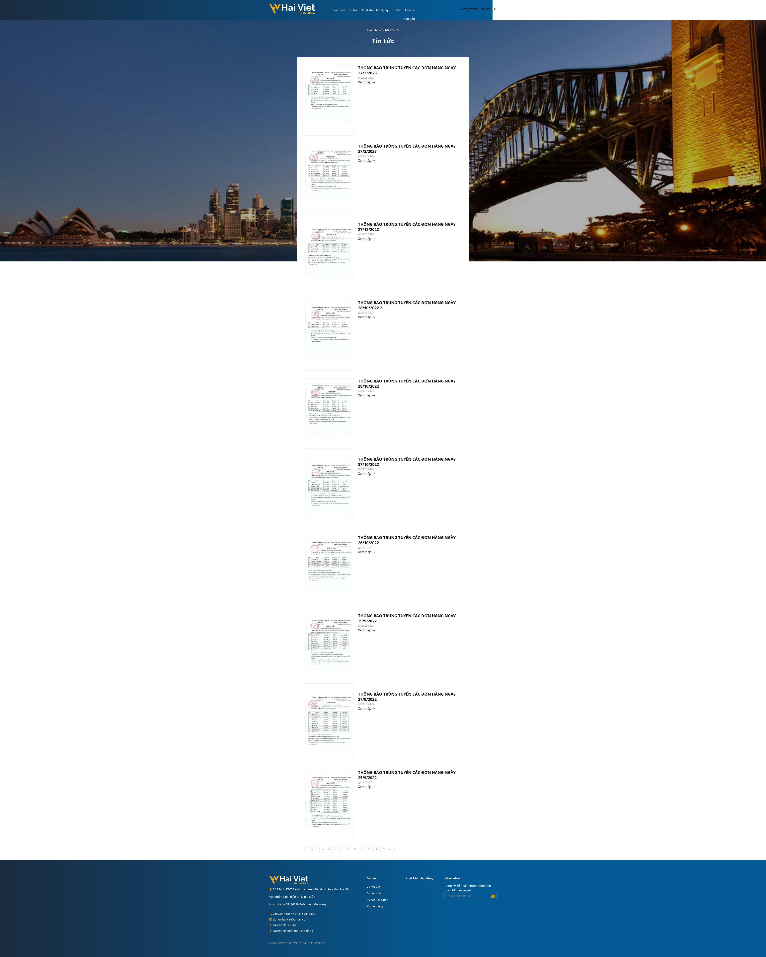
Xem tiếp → (366, 82)
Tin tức (396, 10)
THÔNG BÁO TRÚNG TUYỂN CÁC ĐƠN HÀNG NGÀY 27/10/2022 (407, 461)
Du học (353, 10)
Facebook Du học (284, 925)
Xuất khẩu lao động (375, 10)
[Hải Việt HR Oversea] (293, 10)
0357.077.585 (470, 9)
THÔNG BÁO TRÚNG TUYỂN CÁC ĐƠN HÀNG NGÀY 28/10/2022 (407, 383)
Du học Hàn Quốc (377, 900)
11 (369, 849)
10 (361, 849)
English (486, 9)
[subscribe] (493, 895)
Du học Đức (373, 886)
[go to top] (758, 944)
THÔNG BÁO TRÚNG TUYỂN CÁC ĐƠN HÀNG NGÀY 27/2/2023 (407, 70)
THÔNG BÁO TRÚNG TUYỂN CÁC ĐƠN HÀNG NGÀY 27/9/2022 (407, 696)
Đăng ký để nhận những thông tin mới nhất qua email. (467, 888)
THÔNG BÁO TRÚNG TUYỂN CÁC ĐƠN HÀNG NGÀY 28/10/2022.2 (407, 305)
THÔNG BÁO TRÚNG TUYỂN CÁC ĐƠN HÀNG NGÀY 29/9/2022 (407, 618)
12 (377, 849)
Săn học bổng (375, 906)
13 (384, 849)
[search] (495, 9)
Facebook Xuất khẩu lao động (292, 931)
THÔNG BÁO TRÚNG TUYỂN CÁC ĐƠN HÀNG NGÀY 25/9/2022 (407, 775)
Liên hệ (410, 10)
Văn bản (409, 19)
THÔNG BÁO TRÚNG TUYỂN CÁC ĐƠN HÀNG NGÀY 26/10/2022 (407, 540)
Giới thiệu (338, 10)
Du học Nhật (374, 893)
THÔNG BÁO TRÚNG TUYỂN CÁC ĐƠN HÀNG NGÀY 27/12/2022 (407, 227)
